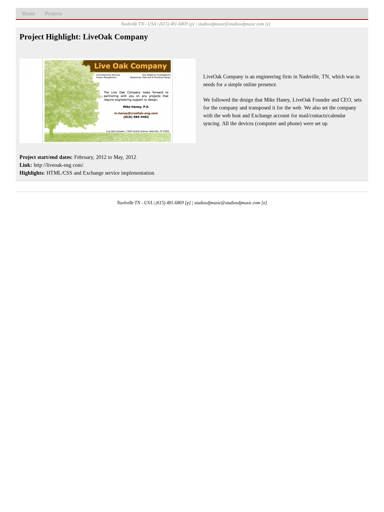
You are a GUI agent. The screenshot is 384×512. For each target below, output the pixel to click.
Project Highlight (49, 36)
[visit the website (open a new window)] (108, 141)
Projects (53, 13)
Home (28, 13)
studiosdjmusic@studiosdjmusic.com (227, 202)
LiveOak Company (115, 36)
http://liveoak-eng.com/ (58, 165)
